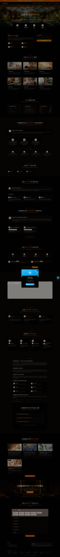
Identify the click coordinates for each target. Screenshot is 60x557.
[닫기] (37, 270)
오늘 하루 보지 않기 (30, 286)
